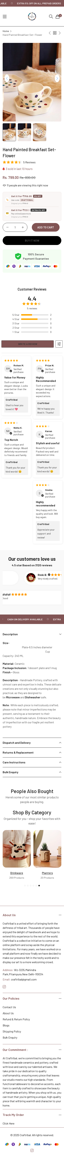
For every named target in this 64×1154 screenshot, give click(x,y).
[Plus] (23, 227)
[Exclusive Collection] (47, 849)
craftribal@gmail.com (20, 979)
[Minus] (7, 227)
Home (6, 31)
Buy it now (32, 240)
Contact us (9, 1007)
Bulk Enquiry (10, 1037)
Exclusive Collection (47, 873)
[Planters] (17, 849)
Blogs (6, 1025)
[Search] (51, 16)
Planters (16, 873)
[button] (57, 78)
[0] (58, 16)
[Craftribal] (32, 16)
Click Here (8, 1123)
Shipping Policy (12, 1031)
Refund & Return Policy (16, 1019)
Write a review (27, 343)
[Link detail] (4, 987)
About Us (8, 1013)
